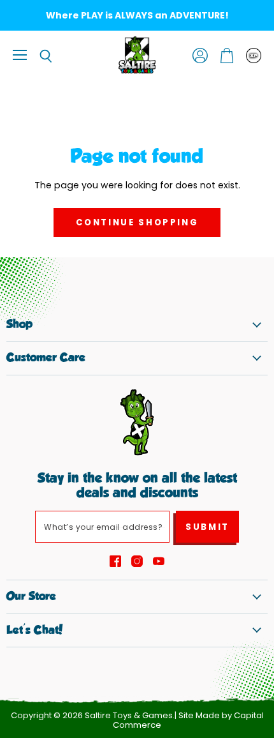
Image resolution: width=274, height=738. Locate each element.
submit (207, 527)
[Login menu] (254, 55)
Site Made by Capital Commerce (188, 720)
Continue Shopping (137, 222)
